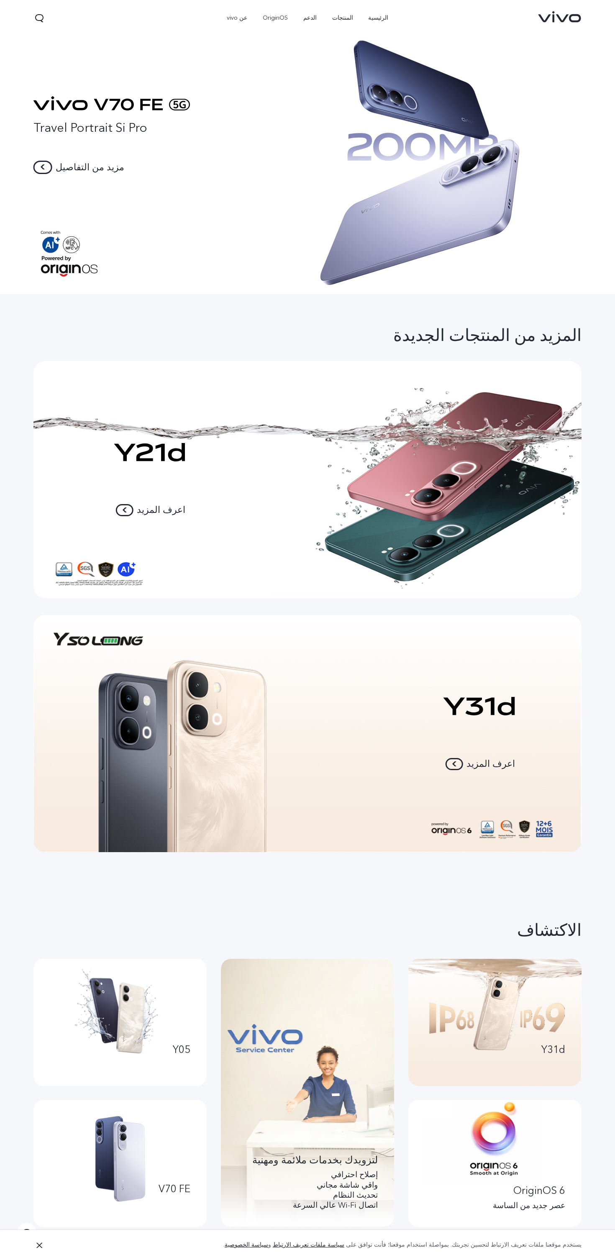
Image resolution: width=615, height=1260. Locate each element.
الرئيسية (378, 18)
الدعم (310, 18)
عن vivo (237, 18)
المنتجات (342, 18)
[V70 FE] (307, 147)
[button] (39, 18)
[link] (560, 17)
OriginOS (275, 18)
